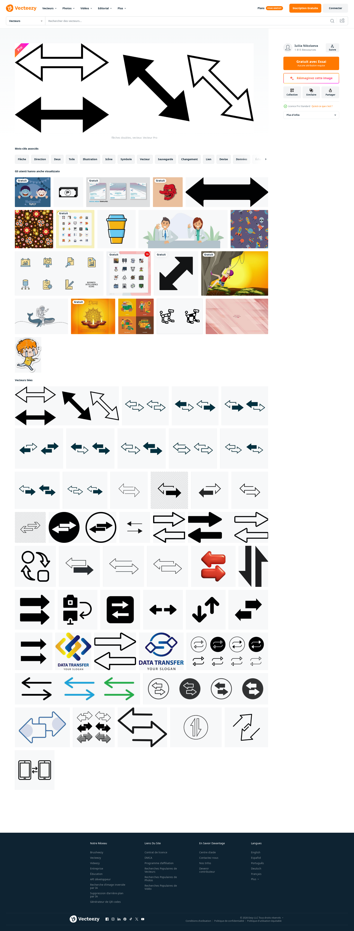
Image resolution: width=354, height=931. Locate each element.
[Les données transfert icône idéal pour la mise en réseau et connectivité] (34, 770)
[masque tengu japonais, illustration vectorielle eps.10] (168, 192)
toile (72, 159)
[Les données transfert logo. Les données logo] (73, 651)
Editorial (103, 8)
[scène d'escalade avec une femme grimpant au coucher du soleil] (234, 273)
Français (256, 874)
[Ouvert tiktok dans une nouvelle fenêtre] (130, 919)
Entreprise (96, 868)
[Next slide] (263, 159)
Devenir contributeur (207, 870)
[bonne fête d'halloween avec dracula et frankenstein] (33, 192)
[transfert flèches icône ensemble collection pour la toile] (227, 651)
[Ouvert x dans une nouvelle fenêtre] (136, 919)
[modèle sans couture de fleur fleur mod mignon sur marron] (34, 229)
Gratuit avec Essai (311, 63)
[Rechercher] (332, 21)
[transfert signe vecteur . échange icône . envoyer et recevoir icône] (115, 651)
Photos (67, 8)
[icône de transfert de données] (134, 527)
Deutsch (256, 868)
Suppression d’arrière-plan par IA (106, 894)
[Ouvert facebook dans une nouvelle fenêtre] (107, 919)
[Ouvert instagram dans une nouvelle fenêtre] (112, 919)
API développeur (100, 879)
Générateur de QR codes (105, 901)
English (255, 852)
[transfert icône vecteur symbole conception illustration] (35, 610)
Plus (120, 8)
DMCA (148, 857)
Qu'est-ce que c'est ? (322, 106)
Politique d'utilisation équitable (264, 920)
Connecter (335, 8)
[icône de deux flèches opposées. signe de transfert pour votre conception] (79, 566)
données (241, 159)
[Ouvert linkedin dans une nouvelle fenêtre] (118, 919)
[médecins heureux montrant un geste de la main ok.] (183, 229)
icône (108, 159)
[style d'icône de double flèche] (227, 192)
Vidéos (84, 8)
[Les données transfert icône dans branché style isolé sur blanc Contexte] (253, 566)
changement (189, 159)
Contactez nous (208, 857)
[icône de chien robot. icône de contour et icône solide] (180, 316)
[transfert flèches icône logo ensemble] (77, 688)
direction (40, 159)
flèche (22, 159)
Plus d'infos (293, 115)
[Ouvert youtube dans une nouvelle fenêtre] (142, 919)
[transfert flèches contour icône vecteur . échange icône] (169, 527)
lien (208, 159)
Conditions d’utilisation (198, 920)
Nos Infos (205, 863)
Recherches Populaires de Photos (161, 878)
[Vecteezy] (21, 8)
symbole (126, 159)
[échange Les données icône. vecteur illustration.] (196, 727)
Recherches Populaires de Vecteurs (161, 870)
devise (223, 159)
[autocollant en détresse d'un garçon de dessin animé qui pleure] (28, 355)
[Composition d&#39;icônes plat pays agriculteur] (136, 316)
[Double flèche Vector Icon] (176, 273)
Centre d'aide (207, 852)
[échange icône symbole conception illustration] (35, 566)
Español (256, 857)
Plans (261, 8)
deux (57, 159)
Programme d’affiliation (159, 863)
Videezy (95, 863)
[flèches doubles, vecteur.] (67, 405)
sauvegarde (165, 159)
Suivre (332, 49)
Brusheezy (96, 852)
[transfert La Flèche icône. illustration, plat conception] (129, 490)
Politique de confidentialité (229, 920)
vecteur (145, 159)
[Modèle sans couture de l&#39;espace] (249, 229)
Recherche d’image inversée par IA (107, 886)
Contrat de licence (156, 852)
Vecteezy (95, 857)
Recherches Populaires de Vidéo (161, 887)
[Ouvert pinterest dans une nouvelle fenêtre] (124, 919)
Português (257, 863)
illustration (90, 159)
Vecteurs (48, 8)
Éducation (96, 874)
